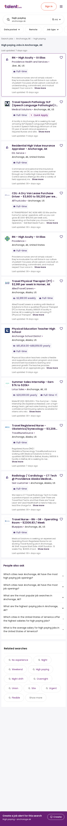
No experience (20, 660)
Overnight (42, 678)
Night (44, 660)
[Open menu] (61, 6)
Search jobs (7, 39)
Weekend (17, 669)
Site (34, 688)
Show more (40, 88)
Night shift (17, 678)
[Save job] (61, 57)
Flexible (16, 697)
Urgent (53, 688)
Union (15, 688)
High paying (42, 669)
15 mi (55, 19)
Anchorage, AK (23, 39)
